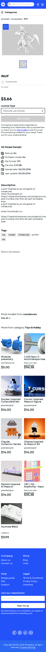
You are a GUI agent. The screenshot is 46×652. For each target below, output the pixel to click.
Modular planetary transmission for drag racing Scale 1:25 (11, 358)
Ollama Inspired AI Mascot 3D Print (33, 443)
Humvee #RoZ (9, 527)
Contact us (7, 563)
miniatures (23, 234)
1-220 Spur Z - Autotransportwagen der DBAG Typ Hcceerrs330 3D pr (34, 358)
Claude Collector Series (11, 443)
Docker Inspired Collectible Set (10, 400)
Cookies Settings (27, 647)
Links (25, 563)
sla (3, 239)
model (12, 234)
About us (5, 560)
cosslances (11, 81)
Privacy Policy (30, 581)
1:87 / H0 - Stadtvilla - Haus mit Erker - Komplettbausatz (34, 485)
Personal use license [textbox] (14, 110)
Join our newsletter (13, 593)
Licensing (28, 584)
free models (22, 130)
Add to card (23, 118)
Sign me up (23, 605)
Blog (25, 560)
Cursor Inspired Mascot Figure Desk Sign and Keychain (33, 400)
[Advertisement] (23, 282)
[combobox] (23, 111)
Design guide (8, 577)
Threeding (3, 4)
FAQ (3, 581)
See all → (5, 318)
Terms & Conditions (33, 577)
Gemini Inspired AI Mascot (10, 485)
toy (3, 234)
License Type (8, 105)
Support (5, 584)
